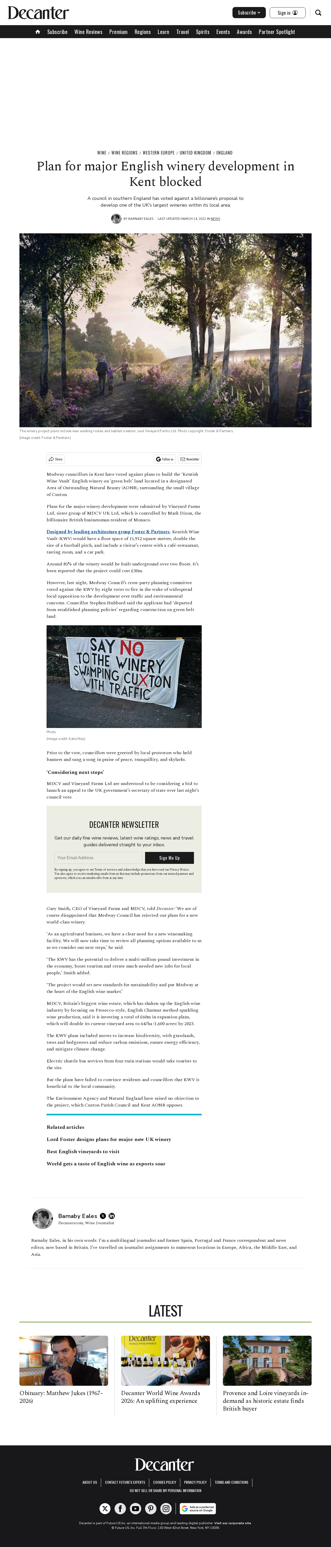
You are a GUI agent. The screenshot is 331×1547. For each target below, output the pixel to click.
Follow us (168, 459)
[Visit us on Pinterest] (150, 1508)
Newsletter (192, 459)
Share (59, 459)
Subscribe (247, 12)
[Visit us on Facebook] (120, 1508)
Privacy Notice (179, 869)
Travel (182, 32)
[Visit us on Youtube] (135, 1508)
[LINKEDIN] (113, 1216)
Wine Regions (124, 153)
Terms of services (106, 869)
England (224, 153)
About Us (89, 1482)
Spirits (203, 32)
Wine (101, 153)
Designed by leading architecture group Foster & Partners (108, 531)
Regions (143, 32)
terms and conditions (231, 1482)
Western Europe (159, 153)
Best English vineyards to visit (83, 1152)
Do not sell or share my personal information (165, 1490)
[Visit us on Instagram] (166, 1508)
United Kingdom (195, 153)
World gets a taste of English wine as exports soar (106, 1164)
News (215, 219)
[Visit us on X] (105, 1508)
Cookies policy (164, 1482)
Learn (163, 32)
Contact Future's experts (125, 1482)
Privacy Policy (195, 1482)
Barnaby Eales (140, 219)
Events (223, 32)
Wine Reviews (88, 32)
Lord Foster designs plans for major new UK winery (109, 1139)
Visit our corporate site (232, 1523)
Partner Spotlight (277, 32)
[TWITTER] (104, 1216)
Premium (118, 32)
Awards (244, 32)
